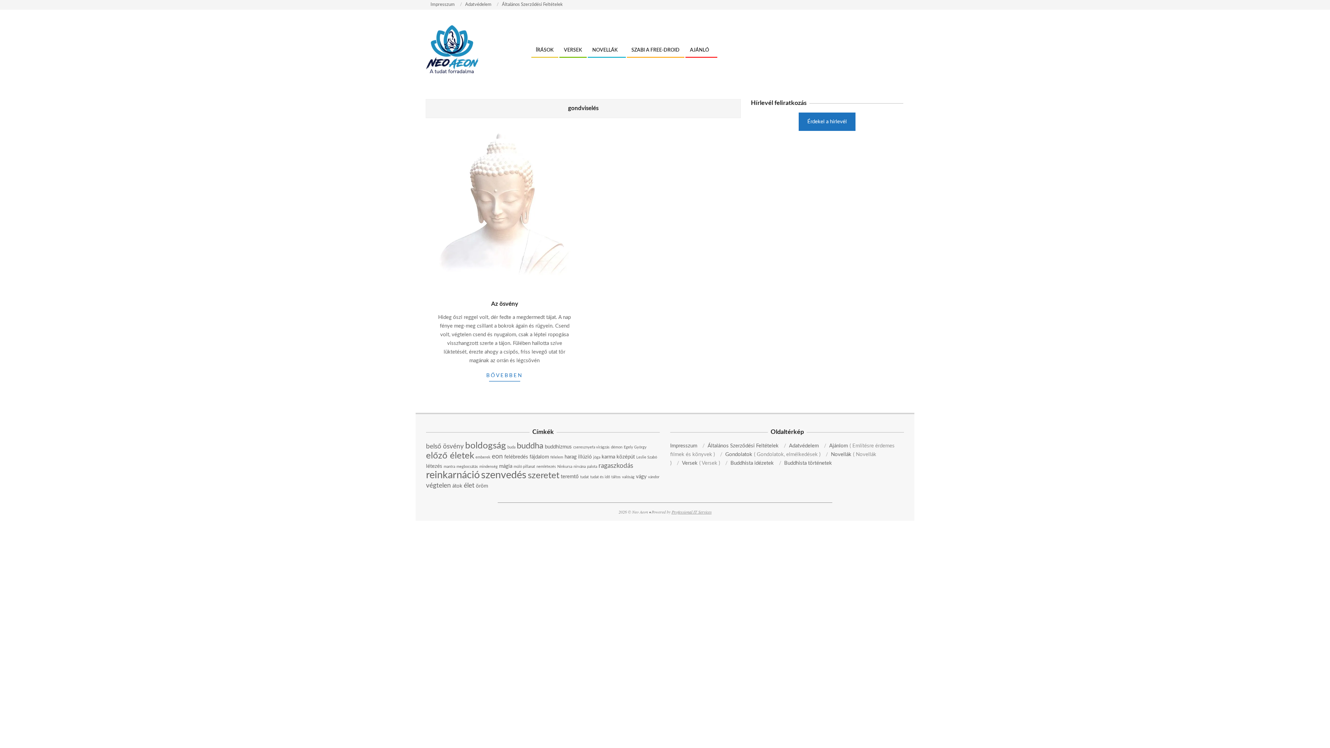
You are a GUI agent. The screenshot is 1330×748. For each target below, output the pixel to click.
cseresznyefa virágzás (591, 447)
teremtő (570, 476)
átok (457, 486)
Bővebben (504, 375)
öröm (482, 486)
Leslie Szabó (646, 457)
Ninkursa (564, 467)
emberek (483, 457)
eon (497, 456)
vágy (641, 476)
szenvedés (503, 475)
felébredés (516, 457)
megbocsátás (467, 467)
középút (626, 457)
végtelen (438, 485)
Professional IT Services (692, 512)
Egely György (635, 447)
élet (469, 485)
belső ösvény (445, 446)
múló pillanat (524, 467)
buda (511, 447)
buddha (530, 446)
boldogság (485, 445)
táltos (616, 477)
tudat (584, 477)
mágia (505, 466)
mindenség (488, 467)
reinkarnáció (453, 475)
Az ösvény (504, 304)
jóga (596, 457)
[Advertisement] (827, 189)
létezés (434, 466)
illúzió (585, 457)
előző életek (450, 455)
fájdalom (539, 457)
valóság (628, 477)
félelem (556, 457)
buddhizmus (558, 446)
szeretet (543, 475)
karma (608, 457)
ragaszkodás (615, 466)
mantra (449, 467)
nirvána (580, 467)
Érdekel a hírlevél (827, 121)
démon (616, 447)
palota (592, 467)
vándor (653, 477)
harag (571, 457)
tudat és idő (600, 477)
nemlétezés (546, 467)
